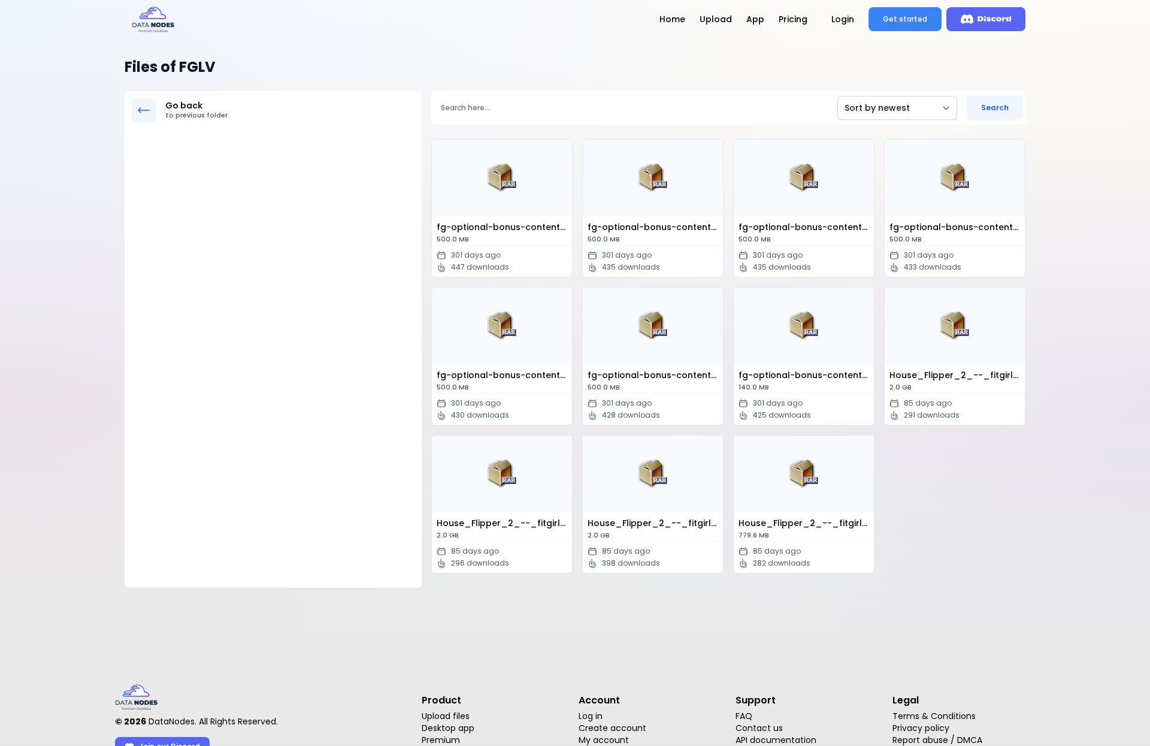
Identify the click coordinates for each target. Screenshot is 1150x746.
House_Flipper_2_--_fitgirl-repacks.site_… (957, 380)
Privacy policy (920, 728)
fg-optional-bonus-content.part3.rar (806, 232)
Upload (716, 19)
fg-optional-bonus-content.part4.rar (957, 232)
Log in (591, 716)
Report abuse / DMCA (937, 740)
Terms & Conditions (934, 716)
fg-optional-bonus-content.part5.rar (504, 380)
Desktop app (448, 728)
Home (672, 19)
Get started (905, 19)
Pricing (793, 19)
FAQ (744, 716)
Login (842, 19)
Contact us (759, 728)
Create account (612, 728)
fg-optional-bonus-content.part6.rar (655, 380)
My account (604, 740)
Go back (196, 110)
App (755, 19)
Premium (441, 740)
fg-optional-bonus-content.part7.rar (806, 380)
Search (995, 107)
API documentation (776, 740)
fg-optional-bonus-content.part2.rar (655, 232)
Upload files (446, 716)
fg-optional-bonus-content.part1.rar (504, 232)
